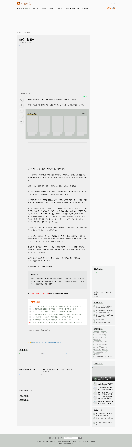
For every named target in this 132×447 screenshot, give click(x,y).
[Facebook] (21, 100)
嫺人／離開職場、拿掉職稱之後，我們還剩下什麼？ (104, 311)
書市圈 (35, 8)
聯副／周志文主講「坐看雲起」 (104, 423)
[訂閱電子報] (110, 8)
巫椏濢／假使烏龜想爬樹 (27, 369)
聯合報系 (75, 441)
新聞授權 (52, 441)
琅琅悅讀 (19, 32)
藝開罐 (43, 8)
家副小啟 (70, 369)
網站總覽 (93, 441)
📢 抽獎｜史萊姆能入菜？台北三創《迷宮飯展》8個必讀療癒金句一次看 (55, 322)
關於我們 (87, 441)
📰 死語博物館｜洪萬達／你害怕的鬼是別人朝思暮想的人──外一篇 (54, 320)
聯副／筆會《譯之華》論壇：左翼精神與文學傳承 (104, 414)
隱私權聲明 (68, 441)
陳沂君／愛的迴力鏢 (25, 390)
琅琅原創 (75, 8)
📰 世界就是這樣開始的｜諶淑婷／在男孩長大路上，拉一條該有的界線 (55, 314)
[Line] (21, 105)
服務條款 (59, 441)
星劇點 (60, 8)
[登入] (112, 3)
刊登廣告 (39, 441)
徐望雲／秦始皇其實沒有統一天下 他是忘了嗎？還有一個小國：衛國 (104, 307)
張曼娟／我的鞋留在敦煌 (103, 322)
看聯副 (27, 8)
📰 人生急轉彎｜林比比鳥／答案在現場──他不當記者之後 (51, 317)
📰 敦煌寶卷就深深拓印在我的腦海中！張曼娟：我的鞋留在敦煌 (52, 309)
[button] (21, 110)
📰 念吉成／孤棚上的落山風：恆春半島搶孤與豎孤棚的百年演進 (52, 312)
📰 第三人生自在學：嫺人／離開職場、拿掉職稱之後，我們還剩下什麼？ (56, 306)
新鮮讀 (19, 8)
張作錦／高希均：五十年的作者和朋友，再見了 (104, 316)
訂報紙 (81, 441)
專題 (67, 8)
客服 (47, 441)
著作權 (63, 441)
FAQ (44, 441)
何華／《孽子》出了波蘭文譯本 (104, 419)
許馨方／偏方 (100, 319)
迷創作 (52, 8)
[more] (84, 113)
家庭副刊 (29, 32)
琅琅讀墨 (85, 8)
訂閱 (80, 438)
